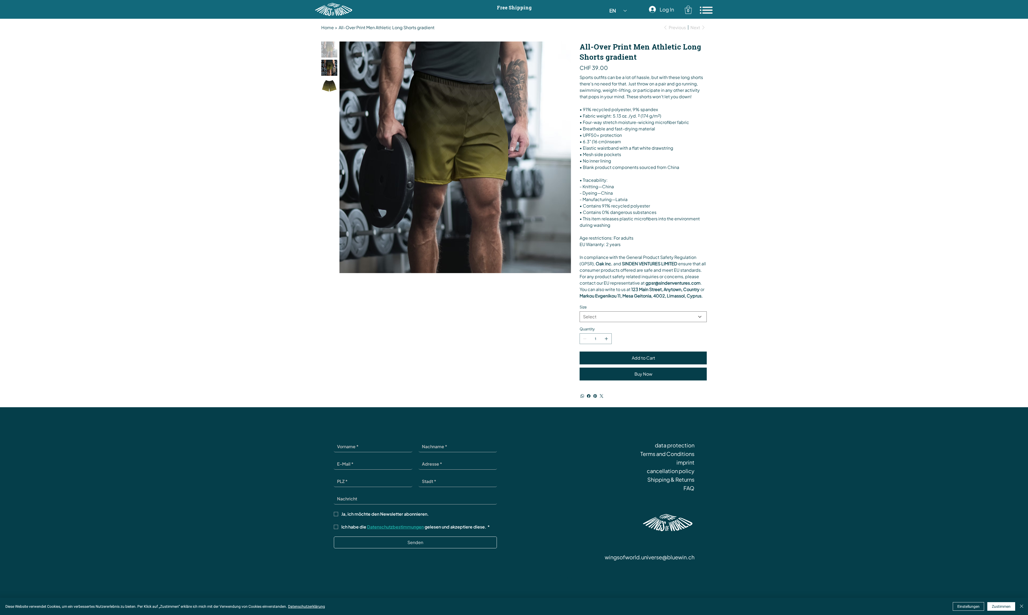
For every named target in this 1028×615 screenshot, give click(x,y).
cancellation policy (670, 470)
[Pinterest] (595, 396)
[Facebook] (588, 396)
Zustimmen (1001, 606)
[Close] (1021, 606)
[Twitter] (601, 396)
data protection (674, 445)
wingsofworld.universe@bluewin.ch (649, 557)
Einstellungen (968, 606)
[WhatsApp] (582, 396)
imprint (685, 462)
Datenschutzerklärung (306, 606)
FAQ (688, 488)
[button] (688, 10)
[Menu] (706, 10)
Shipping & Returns (670, 479)
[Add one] (606, 338)
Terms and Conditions (667, 453)
